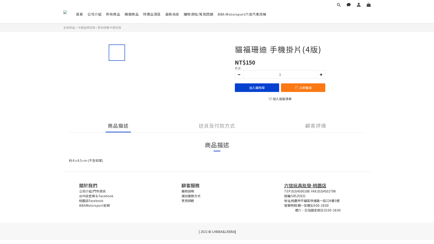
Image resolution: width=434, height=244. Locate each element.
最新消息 (172, 14)
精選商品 (132, 14)
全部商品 (69, 27)
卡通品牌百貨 (86, 27)
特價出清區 (152, 14)
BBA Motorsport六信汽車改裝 (242, 14)
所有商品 (113, 14)
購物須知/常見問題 (198, 14)
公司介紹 (94, 14)
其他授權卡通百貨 (109, 27)
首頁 (79, 14)
